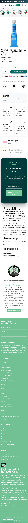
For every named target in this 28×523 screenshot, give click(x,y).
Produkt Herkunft (5, 327)
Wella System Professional (7, 444)
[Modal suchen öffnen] (5, 5)
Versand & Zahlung (6, 404)
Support (3, 331)
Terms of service (5, 375)
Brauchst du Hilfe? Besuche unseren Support (14, 81)
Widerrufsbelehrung (6, 370)
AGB (2, 365)
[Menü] (2, 5)
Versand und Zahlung (6, 373)
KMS (2, 446)
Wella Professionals (6, 441)
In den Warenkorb (18, 71)
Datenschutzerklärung (7, 367)
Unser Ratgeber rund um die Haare (10, 416)
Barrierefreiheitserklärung (7, 381)
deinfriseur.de (11, 514)
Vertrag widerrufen (6, 390)
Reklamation (4, 396)
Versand (10, 59)
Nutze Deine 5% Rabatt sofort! (14, 193)
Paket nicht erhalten (6, 398)
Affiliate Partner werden (7, 406)
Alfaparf (3, 428)
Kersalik (3, 433)
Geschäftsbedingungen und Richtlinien (14, 517)
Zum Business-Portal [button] (14, 310)
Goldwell (3, 431)
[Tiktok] (17, 520)
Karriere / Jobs (5, 414)
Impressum (4, 362)
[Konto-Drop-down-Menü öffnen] (22, 5)
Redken (3, 438)
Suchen (3, 401)
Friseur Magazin (5, 419)
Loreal (2, 436)
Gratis (18, 5)
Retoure (3, 393)
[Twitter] (19, 520)
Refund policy (4, 378)
